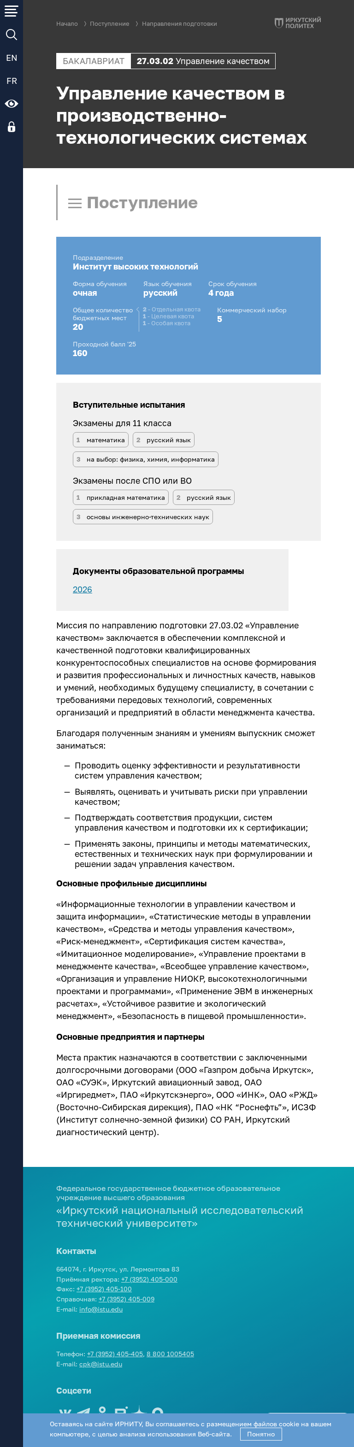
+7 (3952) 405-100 (104, 1289)
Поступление (110, 23)
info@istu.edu (101, 1309)
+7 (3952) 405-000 (149, 1279)
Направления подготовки (179, 23)
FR (11, 81)
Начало (67, 23)
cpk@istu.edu (100, 1364)
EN (12, 58)
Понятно (261, 1434)
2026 (82, 589)
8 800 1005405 (170, 1354)
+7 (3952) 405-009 (126, 1299)
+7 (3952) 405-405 (115, 1354)
